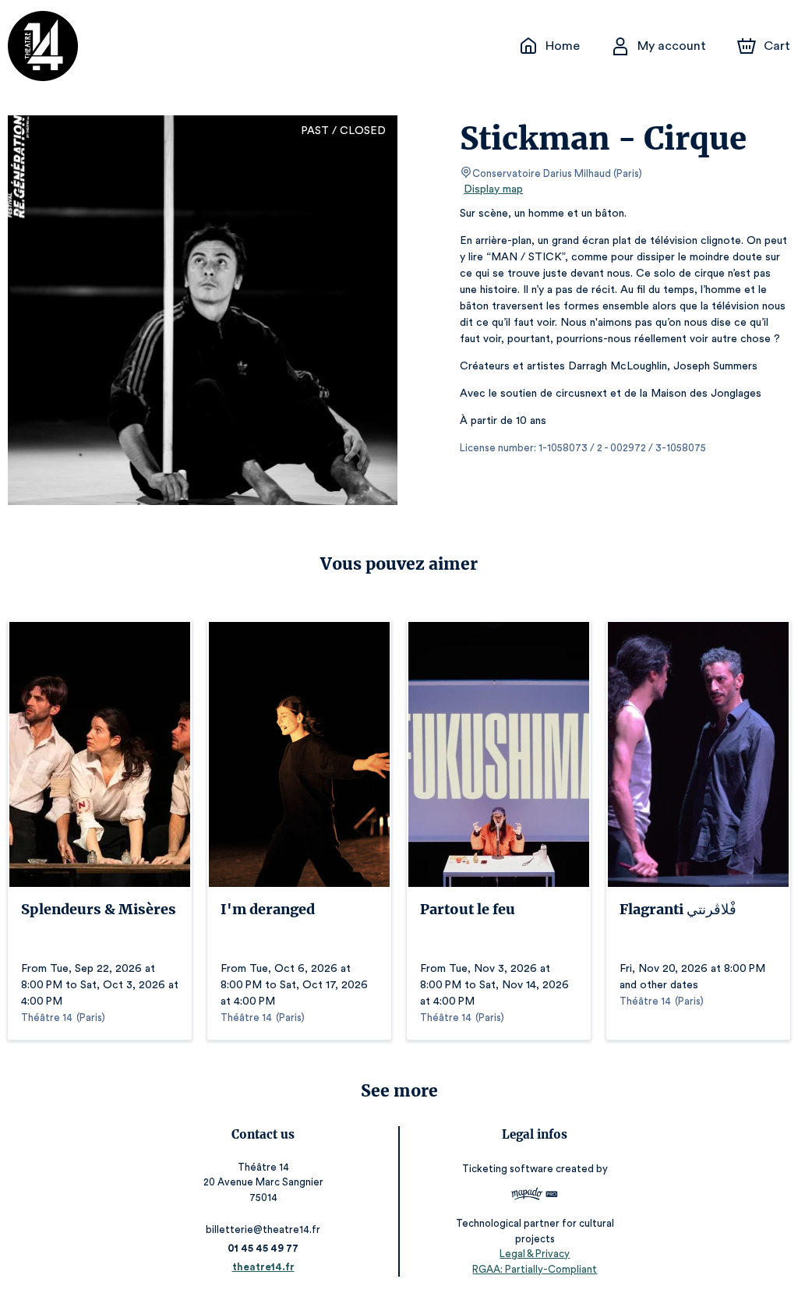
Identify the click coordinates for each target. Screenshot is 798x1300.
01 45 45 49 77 (263, 1248)
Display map (493, 189)
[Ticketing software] (535, 1196)
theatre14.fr (263, 1267)
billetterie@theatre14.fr (263, 1229)
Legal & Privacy (535, 1254)
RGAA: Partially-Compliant (534, 1269)
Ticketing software (507, 1169)
